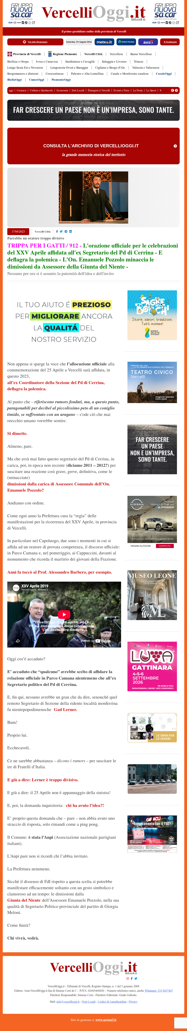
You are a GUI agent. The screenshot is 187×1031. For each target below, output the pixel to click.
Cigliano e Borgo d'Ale (110, 67)
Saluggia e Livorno (114, 61)
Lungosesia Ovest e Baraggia (69, 67)
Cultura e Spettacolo (41, 90)
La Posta (138, 90)
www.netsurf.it (106, 1020)
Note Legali (89, 1001)
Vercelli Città (93, 54)
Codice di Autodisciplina (112, 1001)
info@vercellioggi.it (67, 1001)
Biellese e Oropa (18, 61)
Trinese (138, 61)
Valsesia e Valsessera (145, 67)
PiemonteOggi (61, 79)
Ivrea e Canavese (47, 61)
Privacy (133, 1001)
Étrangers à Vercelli (99, 90)
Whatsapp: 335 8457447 (159, 990)
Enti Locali (78, 90)
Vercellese (116, 54)
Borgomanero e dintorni (22, 73)
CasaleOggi (164, 73)
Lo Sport (151, 90)
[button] (172, 90)
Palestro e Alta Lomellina (87, 73)
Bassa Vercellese (141, 54)
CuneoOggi (36, 79)
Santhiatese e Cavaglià (80, 61)
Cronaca (21, 90)
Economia (62, 90)
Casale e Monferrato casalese (130, 73)
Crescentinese (55, 73)
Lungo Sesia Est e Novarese (25, 67)
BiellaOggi (14, 79)
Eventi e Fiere (121, 90)
